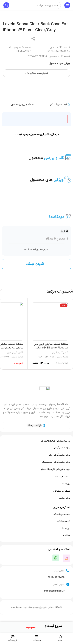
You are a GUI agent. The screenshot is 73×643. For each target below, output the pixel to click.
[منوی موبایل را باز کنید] (67, 5)
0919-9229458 (56, 578)
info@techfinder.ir (54, 591)
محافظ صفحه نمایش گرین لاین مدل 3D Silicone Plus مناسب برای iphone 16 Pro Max (51, 348)
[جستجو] (6, 5)
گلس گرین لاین (60, 352)
